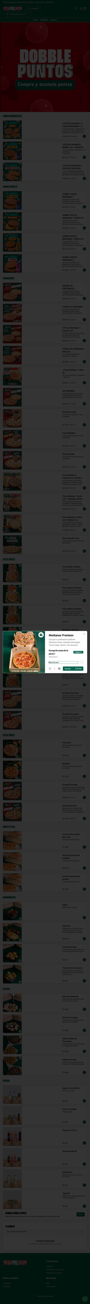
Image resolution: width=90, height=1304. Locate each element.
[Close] (84, 634)
